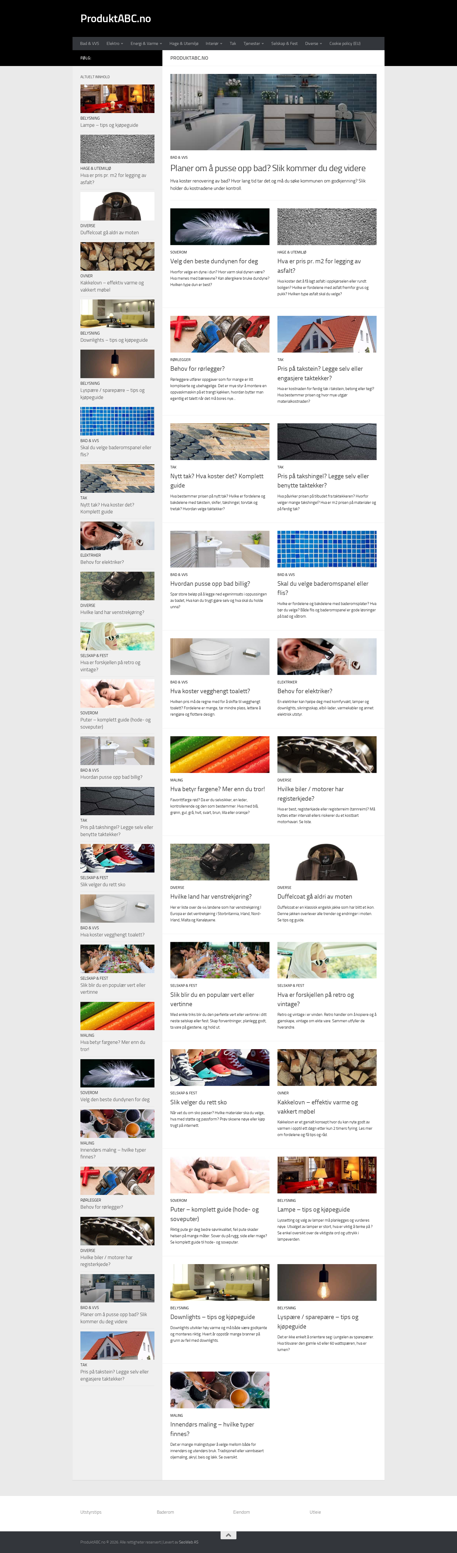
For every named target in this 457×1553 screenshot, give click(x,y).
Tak (233, 43)
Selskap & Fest (284, 43)
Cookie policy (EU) (345, 43)
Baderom (165, 1512)
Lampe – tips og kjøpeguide (313, 1209)
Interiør (212, 43)
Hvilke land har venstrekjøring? (211, 896)
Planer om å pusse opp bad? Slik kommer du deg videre (268, 168)
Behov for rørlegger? (197, 368)
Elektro (113, 43)
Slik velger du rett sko (198, 1102)
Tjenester (252, 43)
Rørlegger (180, 360)
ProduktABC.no (115, 18)
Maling (176, 780)
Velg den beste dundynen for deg (214, 261)
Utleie (315, 1512)
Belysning (286, 1200)
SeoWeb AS (188, 1542)
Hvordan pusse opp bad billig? (210, 583)
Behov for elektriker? (304, 691)
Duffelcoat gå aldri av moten (314, 896)
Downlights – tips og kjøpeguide (212, 1317)
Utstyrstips (91, 1512)
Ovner (283, 1093)
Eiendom (241, 1512)
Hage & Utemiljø (184, 43)
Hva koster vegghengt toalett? (210, 691)
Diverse (311, 43)
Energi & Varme (144, 43)
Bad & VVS (89, 43)
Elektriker (287, 682)
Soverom (178, 252)
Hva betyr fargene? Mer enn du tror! (217, 789)
